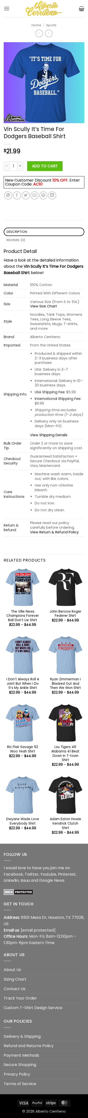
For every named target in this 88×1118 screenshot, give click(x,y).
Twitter (32, 874)
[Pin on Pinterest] (43, 195)
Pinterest (67, 874)
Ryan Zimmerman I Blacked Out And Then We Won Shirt (65, 683)
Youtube (48, 874)
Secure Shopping (20, 1064)
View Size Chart (43, 306)
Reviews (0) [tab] (16, 240)
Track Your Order (20, 998)
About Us (12, 970)
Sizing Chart (15, 979)
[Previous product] (49, 33)
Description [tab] (17, 232)
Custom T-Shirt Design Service (33, 1008)
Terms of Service (20, 1084)
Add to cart (45, 166)
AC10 (38, 184)
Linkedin (11, 880)
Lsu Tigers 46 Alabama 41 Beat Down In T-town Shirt (65, 753)
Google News (51, 880)
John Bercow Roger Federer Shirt (65, 613)
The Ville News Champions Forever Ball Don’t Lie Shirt (22, 615)
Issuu (25, 880)
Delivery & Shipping (22, 1036)
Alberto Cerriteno (50, 1111)
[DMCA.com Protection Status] (18, 892)
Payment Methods (21, 1055)
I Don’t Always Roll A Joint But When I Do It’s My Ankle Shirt (22, 683)
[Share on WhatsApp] (8, 195)
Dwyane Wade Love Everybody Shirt (22, 821)
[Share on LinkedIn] (52, 195)
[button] (7, 8)
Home (36, 25)
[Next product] (39, 33)
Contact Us (14, 989)
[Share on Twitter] (26, 195)
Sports (51, 25)
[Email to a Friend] (35, 195)
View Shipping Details (48, 435)
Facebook (13, 874)
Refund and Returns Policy (29, 1046)
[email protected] (38, 930)
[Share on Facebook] (17, 195)
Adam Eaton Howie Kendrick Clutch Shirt (65, 823)
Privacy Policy (17, 1074)
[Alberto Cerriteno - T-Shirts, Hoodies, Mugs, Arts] (44, 8)
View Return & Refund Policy (54, 532)
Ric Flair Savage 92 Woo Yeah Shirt (22, 749)
